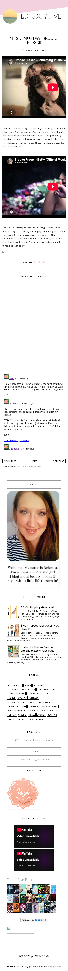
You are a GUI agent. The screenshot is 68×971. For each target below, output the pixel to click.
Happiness (34, 698)
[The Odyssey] (17, 909)
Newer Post (10, 461)
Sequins (22, 715)
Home (34, 461)
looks (31, 719)
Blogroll (36, 759)
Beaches (17, 685)
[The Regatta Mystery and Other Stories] (42, 909)
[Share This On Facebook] (35, 262)
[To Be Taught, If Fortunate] (17, 890)
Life (24, 706)
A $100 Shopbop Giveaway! (37, 607)
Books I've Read (20, 879)
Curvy (48, 693)
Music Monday (38, 276)
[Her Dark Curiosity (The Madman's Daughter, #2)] (17, 899)
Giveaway (22, 698)
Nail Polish (29, 710)
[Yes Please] (23, 909)
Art (9, 685)
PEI (38, 710)
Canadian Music (35, 693)
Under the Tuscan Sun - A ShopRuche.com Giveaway (37, 648)
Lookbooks (34, 706)
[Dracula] (53, 899)
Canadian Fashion (16, 693)
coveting (52, 715)
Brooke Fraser (48, 132)
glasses (12, 719)
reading (40, 719)
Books (31, 689)
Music (55, 706)
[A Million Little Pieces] (23, 890)
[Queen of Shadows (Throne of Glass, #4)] (11, 909)
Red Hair (12, 715)
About (28, 759)
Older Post (58, 461)
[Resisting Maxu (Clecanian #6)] (48, 899)
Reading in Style (49, 710)
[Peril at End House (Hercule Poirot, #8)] (47, 909)
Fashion (11, 698)
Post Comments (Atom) (28, 466)
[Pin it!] (44, 262)
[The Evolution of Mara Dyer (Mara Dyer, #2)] (30, 909)
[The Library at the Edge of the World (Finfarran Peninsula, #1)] (11, 899)
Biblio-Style (39, 685)
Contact (44, 759)
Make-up (46, 706)
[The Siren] (36, 909)
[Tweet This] (39, 262)
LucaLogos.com (53, 966)
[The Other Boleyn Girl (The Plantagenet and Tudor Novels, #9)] (29, 899)
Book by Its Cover (17, 689)
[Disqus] (34, 330)
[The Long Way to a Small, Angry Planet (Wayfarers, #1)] (35, 899)
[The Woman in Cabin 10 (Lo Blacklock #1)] (54, 909)
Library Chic (14, 706)
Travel (31, 715)
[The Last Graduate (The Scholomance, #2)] (23, 899)
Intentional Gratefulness (21, 702)
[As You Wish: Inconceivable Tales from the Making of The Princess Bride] (30, 890)
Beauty (27, 685)
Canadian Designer (46, 689)
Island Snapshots (45, 702)
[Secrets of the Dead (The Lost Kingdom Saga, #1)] (36, 890)
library (22, 719)
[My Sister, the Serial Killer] (41, 890)
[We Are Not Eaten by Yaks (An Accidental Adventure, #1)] (42, 899)
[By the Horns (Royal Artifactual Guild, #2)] (54, 889)
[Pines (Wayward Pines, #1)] (11, 890)
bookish (41, 715)
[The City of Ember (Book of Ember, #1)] (48, 890)
